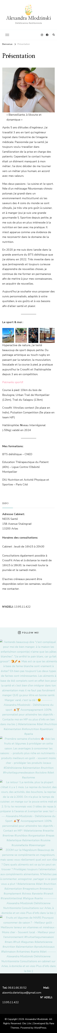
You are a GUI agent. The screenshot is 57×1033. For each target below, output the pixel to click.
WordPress (40, 1027)
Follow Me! (30, 632)
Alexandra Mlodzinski (28, 18)
